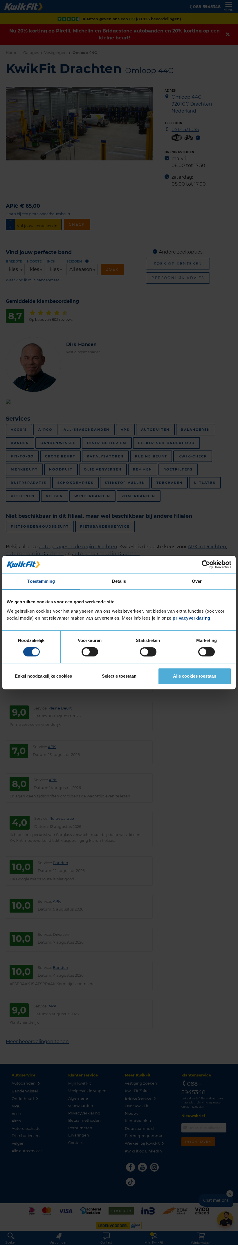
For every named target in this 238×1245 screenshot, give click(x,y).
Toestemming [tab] (41, 581)
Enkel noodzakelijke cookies (43, 676)
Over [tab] (197, 581)
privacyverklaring (191, 618)
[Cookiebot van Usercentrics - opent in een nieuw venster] (206, 564)
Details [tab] (119, 581)
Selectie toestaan (119, 676)
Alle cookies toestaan (194, 676)
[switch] (90, 651)
